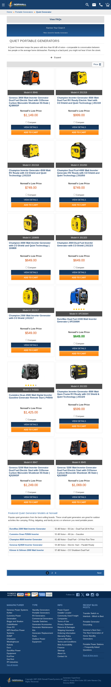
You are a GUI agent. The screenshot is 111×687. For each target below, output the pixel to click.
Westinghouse (13, 642)
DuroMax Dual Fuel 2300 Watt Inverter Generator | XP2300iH (77, 320)
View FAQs (55, 19)
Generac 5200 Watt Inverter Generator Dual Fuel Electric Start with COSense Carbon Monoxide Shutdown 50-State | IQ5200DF (29, 471)
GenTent (10, 659)
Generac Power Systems (17, 610)
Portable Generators (41, 613)
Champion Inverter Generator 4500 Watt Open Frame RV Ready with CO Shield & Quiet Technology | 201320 (78, 394)
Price (98, 64)
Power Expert (63, 610)
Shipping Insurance (66, 630)
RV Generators (38, 616)
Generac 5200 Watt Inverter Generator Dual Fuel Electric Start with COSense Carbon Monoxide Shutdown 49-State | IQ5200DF (77, 471)
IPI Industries (12, 662)
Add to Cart (31, 132)
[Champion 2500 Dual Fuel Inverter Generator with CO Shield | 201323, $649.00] (79, 223)
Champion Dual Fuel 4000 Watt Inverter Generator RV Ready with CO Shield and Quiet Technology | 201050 (78, 173)
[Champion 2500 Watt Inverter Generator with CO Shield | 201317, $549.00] (31, 296)
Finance (61, 647)
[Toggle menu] (3, 4)
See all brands (12, 665)
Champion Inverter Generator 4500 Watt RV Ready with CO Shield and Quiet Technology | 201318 (29, 173)
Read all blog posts (90, 656)
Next (99, 573)
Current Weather (65, 639)
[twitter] (83, 595)
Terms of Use (63, 621)
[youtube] (87, 595)
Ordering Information (66, 633)
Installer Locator (64, 613)
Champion (11, 639)
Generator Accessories (42, 624)
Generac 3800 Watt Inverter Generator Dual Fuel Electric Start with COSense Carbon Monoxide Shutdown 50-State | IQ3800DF (29, 102)
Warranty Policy (64, 636)
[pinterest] (97, 595)
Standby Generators (41, 610)
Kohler (9, 613)
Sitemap (61, 650)
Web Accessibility (65, 645)
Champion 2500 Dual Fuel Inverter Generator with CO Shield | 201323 (75, 244)
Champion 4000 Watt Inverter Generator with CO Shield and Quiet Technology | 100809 (29, 245)
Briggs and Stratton (15, 621)
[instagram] (92, 595)
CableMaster (12, 624)
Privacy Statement (65, 624)
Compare (31, 122)
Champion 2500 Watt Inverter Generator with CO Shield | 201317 (29, 316)
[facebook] (78, 595)
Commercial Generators (42, 618)
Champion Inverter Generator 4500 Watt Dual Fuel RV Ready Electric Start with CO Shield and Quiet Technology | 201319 (79, 100)
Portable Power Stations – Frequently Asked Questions (93, 647)
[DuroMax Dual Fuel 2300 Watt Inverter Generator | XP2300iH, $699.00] (79, 296)
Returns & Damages (66, 627)
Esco (9, 647)
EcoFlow (10, 656)
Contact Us (62, 656)
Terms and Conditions (67, 642)
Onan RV (11, 627)
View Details (31, 127)
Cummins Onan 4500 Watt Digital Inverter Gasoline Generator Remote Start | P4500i (31, 396)
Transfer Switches (40, 621)
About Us (61, 653)
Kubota (10, 645)
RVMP (9, 636)
